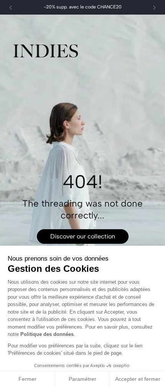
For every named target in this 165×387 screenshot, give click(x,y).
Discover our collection (82, 236)
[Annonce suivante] (154, 7)
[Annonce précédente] (10, 7)
